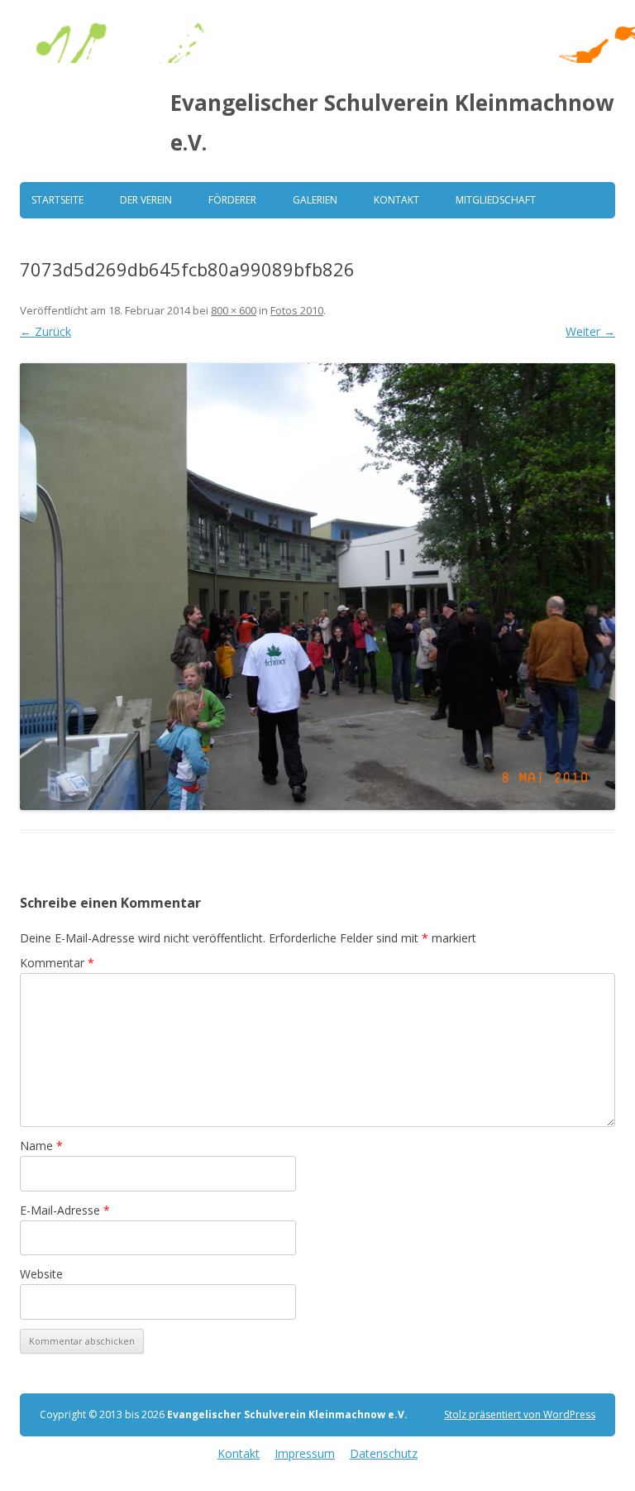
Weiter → (590, 331)
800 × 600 (233, 310)
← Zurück (45, 331)
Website (41, 1274)
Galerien (315, 200)
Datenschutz (384, 1453)
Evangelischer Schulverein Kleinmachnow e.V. (392, 122)
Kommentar (57, 963)
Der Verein (146, 200)
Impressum (305, 1453)
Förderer (232, 200)
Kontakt (396, 200)
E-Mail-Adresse (65, 1210)
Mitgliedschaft (496, 200)
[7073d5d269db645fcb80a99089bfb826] (317, 586)
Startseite (57, 200)
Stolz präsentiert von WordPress (519, 1414)
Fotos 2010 (296, 310)
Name (41, 1145)
